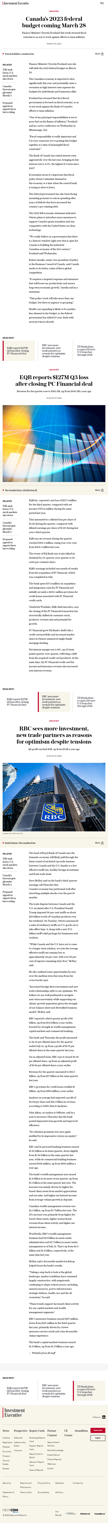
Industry (54, 11)
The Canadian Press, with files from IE (21, 490)
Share (97, 54)
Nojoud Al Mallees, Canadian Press (19, 54)
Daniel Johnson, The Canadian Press (20, 843)
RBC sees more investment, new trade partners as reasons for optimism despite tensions (53, 351)
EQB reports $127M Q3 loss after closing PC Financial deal (18, 350)
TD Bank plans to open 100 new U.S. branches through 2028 (86, 350)
